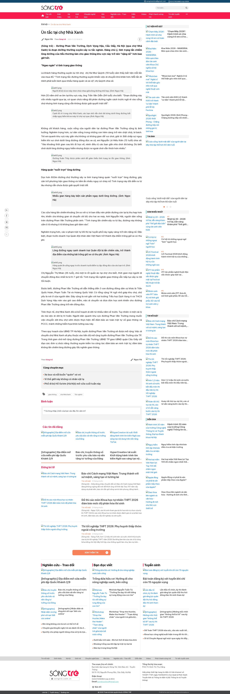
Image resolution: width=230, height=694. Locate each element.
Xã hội (69, 15)
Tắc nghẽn (78, 394)
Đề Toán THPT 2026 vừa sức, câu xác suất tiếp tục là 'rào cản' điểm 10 (166, 630)
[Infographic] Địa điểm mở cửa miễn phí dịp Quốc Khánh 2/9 (56, 455)
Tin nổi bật (48, 15)
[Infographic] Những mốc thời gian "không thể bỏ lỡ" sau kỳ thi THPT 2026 (174, 614)
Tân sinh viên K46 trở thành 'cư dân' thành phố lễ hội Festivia (174, 98)
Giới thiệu (59, 15)
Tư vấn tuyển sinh (174, 15)
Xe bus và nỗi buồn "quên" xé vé (62, 374)
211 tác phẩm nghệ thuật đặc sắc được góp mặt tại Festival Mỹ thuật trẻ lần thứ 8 (174, 273)
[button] (164, 207)
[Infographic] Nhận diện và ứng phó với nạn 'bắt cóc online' (70, 611)
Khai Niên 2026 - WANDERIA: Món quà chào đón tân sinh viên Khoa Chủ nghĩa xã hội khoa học (174, 49)
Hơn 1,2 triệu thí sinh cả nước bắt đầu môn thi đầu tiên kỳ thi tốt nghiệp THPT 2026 (175, 381)
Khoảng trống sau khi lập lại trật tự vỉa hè (113, 644)
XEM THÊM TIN (91, 553)
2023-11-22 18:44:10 (75, 39)
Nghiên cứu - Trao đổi (118, 15)
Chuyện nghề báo (89, 15)
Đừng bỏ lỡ (48, 467)
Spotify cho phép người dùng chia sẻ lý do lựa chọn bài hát (63, 632)
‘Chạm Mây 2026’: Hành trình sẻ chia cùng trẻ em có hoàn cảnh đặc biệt (177, 34)
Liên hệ (44, 692)
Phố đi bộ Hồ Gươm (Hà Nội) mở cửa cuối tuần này (72, 383)
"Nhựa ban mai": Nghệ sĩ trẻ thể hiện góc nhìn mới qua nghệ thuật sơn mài (174, 77)
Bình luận (47, 401)
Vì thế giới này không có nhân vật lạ (64, 379)
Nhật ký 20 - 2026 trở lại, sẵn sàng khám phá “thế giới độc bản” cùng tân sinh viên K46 (176, 222)
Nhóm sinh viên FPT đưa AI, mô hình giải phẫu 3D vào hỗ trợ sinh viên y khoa (174, 294)
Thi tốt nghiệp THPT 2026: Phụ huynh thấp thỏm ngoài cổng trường (111, 528)
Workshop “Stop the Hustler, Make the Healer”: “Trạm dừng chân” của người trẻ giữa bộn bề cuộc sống (123, 614)
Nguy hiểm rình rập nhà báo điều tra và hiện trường (174, 445)
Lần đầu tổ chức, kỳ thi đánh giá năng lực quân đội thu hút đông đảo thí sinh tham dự (173, 592)
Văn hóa (103, 15)
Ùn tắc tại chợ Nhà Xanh (61, 24)
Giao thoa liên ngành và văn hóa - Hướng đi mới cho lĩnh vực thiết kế (174, 493)
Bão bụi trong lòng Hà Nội (105, 648)
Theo (60, 39)
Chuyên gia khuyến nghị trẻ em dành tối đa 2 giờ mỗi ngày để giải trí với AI (63, 628)
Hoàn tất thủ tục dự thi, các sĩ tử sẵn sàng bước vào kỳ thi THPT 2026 (175, 402)
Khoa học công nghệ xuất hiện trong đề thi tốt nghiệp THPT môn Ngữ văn (165, 634)
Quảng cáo (65, 692)
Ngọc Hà (48, 39)
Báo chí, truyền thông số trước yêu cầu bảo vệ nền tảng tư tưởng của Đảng (90, 455)
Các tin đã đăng (53, 427)
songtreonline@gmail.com (156, 1)
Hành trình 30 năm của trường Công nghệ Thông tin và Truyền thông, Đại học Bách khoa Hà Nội (176, 427)
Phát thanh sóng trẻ (156, 15)
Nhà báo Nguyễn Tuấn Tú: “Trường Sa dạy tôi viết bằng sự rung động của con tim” (122, 592)
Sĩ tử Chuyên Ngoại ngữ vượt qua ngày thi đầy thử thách (165, 638)
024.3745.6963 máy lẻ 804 (179, 1)
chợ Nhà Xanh (65, 394)
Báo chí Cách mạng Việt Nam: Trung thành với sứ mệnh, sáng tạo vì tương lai (110, 475)
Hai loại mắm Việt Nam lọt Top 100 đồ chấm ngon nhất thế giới (175, 460)
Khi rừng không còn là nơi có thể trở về (60, 624)
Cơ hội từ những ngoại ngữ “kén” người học (173, 240)
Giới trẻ (77, 15)
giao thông (52, 394)
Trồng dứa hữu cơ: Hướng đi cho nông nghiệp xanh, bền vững (112, 580)
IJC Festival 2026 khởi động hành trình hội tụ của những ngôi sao (174, 255)
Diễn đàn (133, 15)
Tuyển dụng (54, 692)
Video (143, 14)
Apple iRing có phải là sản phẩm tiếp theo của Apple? (173, 478)
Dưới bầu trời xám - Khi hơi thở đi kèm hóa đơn (115, 640)
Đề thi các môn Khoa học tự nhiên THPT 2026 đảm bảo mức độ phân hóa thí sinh (109, 501)
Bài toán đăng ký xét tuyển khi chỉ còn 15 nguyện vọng (164, 580)
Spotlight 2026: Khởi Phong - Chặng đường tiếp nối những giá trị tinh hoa (174, 116)
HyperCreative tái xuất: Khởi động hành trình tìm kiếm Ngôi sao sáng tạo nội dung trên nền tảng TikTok (125, 455)
